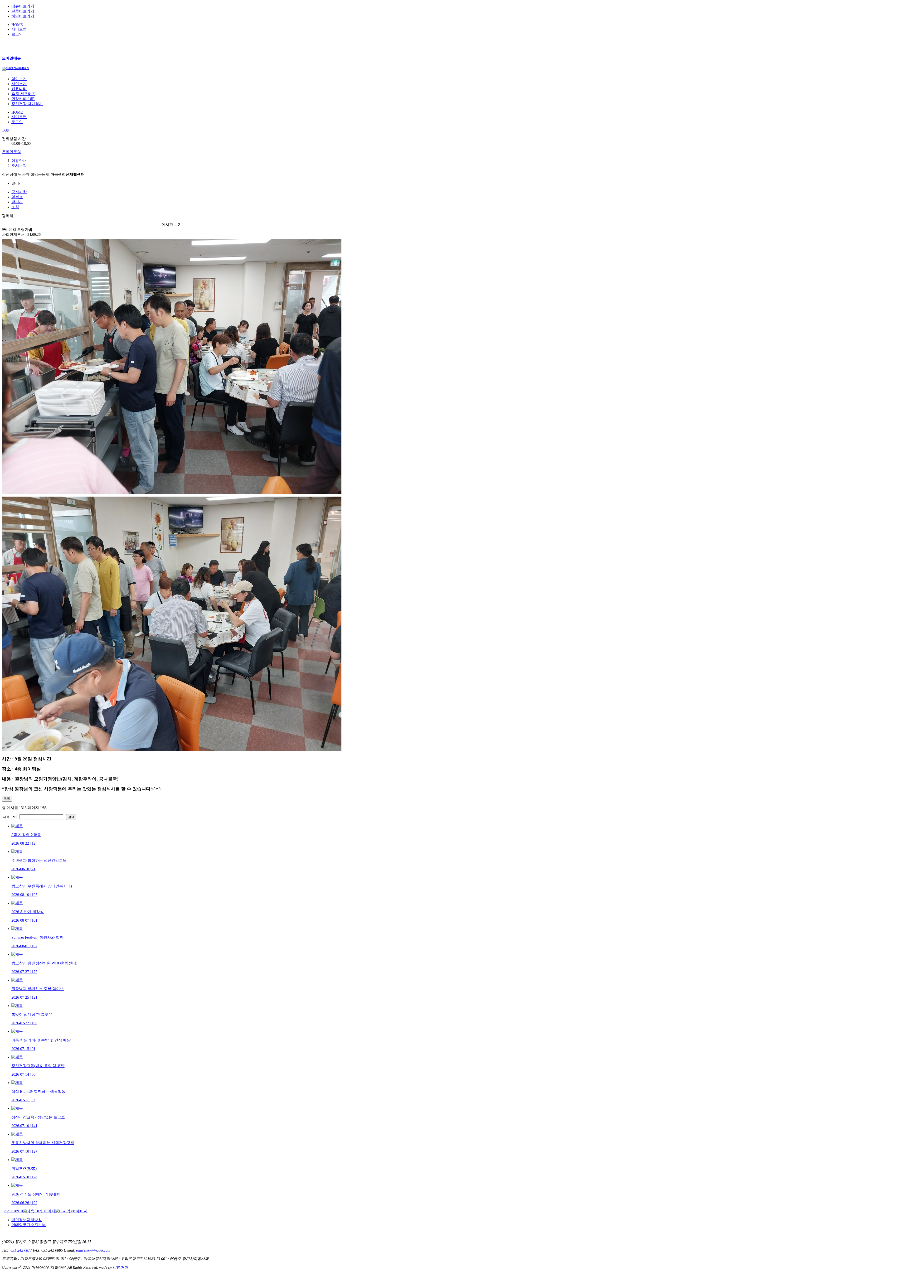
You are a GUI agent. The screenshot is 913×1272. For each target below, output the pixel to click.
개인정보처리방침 (26, 1220)
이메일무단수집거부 (28, 1225)
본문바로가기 (22, 11)
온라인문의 (11, 152)
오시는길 (19, 166)
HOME (17, 25)
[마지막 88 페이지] (71, 1211)
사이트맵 (19, 29)
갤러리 (17, 202)
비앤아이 (120, 1267)
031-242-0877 (21, 1250)
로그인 (17, 34)
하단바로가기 (22, 16)
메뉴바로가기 (22, 6)
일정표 (17, 197)
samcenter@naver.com (93, 1250)
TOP (5, 130)
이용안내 (19, 161)
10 (21, 1211)
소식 (15, 207)
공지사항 (19, 192)
